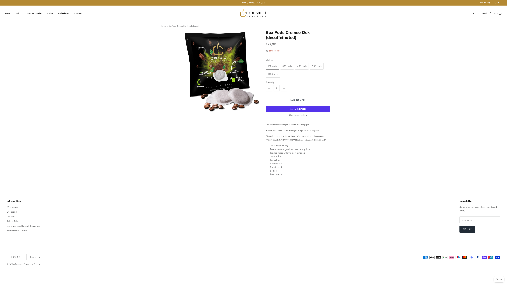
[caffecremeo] (253, 13)
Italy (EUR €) (485, 2)
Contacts (78, 13)
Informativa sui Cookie (17, 230)
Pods (17, 13)
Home (7, 13)
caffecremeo (275, 50)
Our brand (12, 211)
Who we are (12, 207)
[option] (218, 71)
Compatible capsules (33, 13)
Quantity (270, 82)
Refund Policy (13, 221)
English (496, 2)
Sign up (467, 229)
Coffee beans (63, 13)
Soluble (50, 13)
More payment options (298, 115)
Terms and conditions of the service (23, 225)
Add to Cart (298, 99)
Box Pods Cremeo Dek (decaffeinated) (184, 26)
